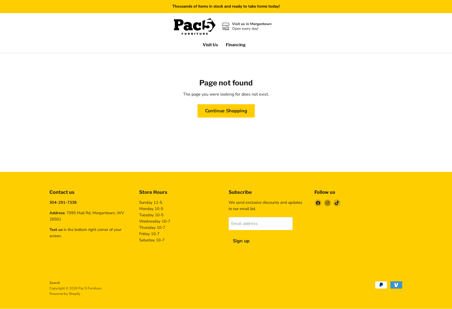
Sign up (241, 241)
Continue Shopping (226, 111)
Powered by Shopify (64, 293)
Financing (236, 44)
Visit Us (210, 44)
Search (54, 283)
